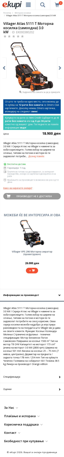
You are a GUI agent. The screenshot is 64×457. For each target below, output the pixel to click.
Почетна (7, 13)
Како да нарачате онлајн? (17, 188)
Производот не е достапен (34, 196)
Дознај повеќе (36, 156)
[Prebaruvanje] (42, 5)
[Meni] (28, 5)
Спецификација (11, 376)
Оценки (7, 389)
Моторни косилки (23, 13)
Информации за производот (21, 295)
